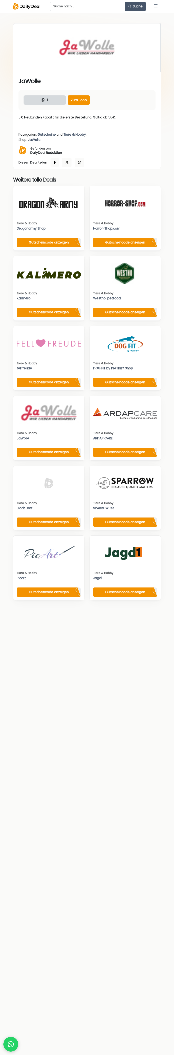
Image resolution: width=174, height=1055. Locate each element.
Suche (137, 6)
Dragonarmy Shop (31, 228)
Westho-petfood (107, 298)
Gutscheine (47, 134)
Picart (21, 578)
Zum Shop (79, 100)
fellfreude (24, 368)
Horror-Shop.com (106, 228)
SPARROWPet (103, 508)
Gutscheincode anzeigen (49, 242)
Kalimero (24, 298)
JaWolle (34, 140)
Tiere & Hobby (74, 134)
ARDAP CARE (102, 438)
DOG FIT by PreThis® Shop (113, 368)
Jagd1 (97, 578)
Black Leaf (24, 508)
